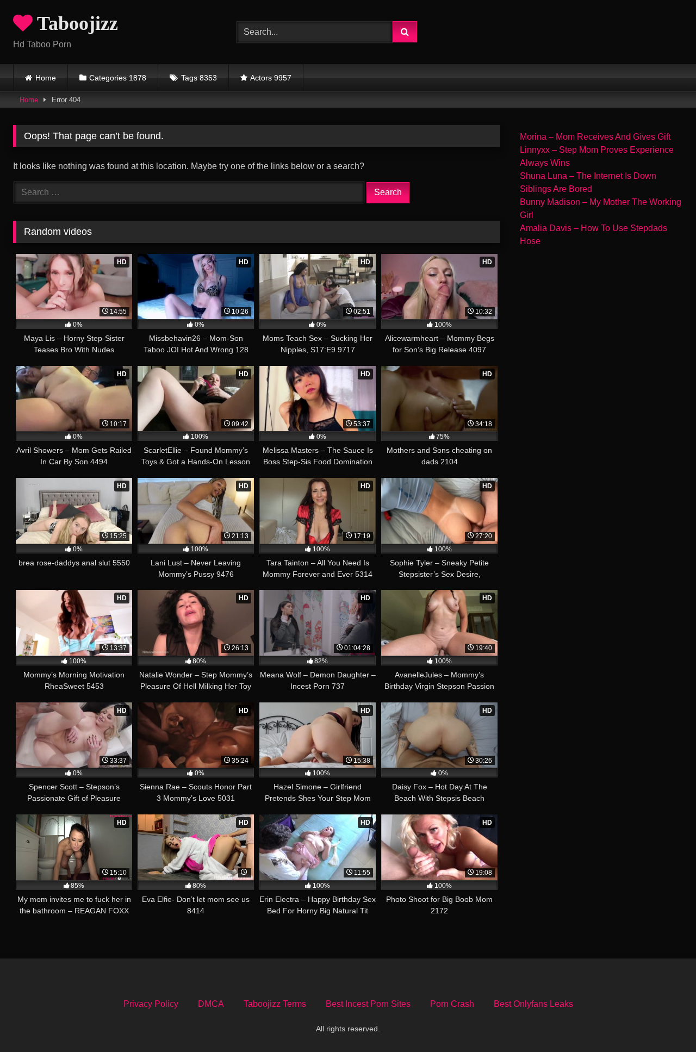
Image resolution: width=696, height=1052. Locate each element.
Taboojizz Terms (275, 1004)
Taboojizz (75, 23)
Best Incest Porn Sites (368, 1004)
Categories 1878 (117, 77)
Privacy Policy (150, 1004)
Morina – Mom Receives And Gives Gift (595, 136)
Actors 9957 (270, 77)
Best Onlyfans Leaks (533, 1004)
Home (45, 77)
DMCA (211, 1004)
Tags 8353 (199, 77)
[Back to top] (662, 1019)
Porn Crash (452, 1004)
